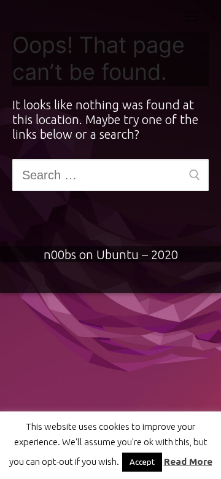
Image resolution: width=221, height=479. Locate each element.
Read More (188, 461)
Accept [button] (142, 462)
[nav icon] (191, 16)
